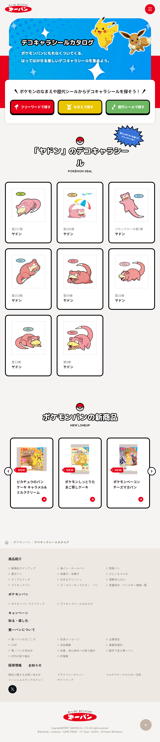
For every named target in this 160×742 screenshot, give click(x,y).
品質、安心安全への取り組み (77, 650)
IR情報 (64, 656)
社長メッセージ (69, 639)
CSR (14, 645)
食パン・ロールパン (72, 568)
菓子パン (16, 574)
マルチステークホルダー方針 (123, 675)
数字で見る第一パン (121, 650)
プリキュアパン (20, 585)
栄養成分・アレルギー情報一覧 (128, 585)
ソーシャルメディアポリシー (26, 680)
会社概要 (65, 645)
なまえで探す (84, 106)
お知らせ (35, 665)
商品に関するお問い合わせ (24, 675)
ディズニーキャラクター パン (79, 585)
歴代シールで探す (131, 106)
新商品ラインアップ (23, 568)
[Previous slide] (8, 471)
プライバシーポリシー (70, 675)
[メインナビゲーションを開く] (150, 9)
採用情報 (15, 665)
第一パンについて (21, 629)
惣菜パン (114, 568)
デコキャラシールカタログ (76, 604)
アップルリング (20, 579)
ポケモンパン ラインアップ (28, 604)
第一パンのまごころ (23, 639)
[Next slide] (152, 471)
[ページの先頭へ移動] (146, 725)
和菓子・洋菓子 (69, 574)
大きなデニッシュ (71, 579)
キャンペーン (18, 612)
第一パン (18, 8)
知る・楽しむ (18, 620)
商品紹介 (15, 558)
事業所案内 (115, 645)
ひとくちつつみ (118, 574)
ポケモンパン (22, 542)
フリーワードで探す (36, 106)
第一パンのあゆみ (22, 650)
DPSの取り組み (20, 656)
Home (6, 542)
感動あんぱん (117, 579)
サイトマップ (65, 680)
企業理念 (114, 639)
